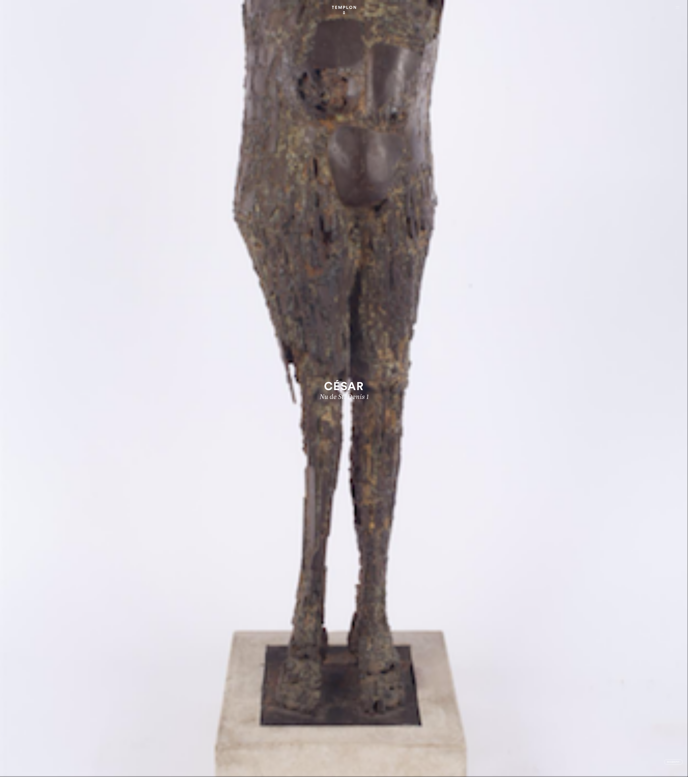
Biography (673, 762)
